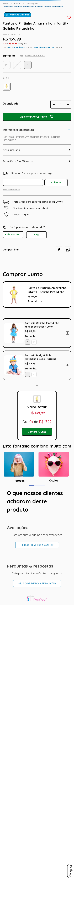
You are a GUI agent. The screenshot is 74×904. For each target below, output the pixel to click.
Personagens (32, 3)
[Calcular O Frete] (56, 182)
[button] (6, 86)
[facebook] (59, 250)
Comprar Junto (37, 431)
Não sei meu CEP (11, 189)
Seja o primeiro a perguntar (37, 583)
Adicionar (67, 333)
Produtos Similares (19, 14)
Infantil (17, 3)
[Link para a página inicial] (5, 3)
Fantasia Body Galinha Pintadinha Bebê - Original (41, 357)
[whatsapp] (68, 250)
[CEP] (23, 178)
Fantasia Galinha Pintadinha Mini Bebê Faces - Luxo (42, 325)
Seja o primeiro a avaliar (37, 544)
